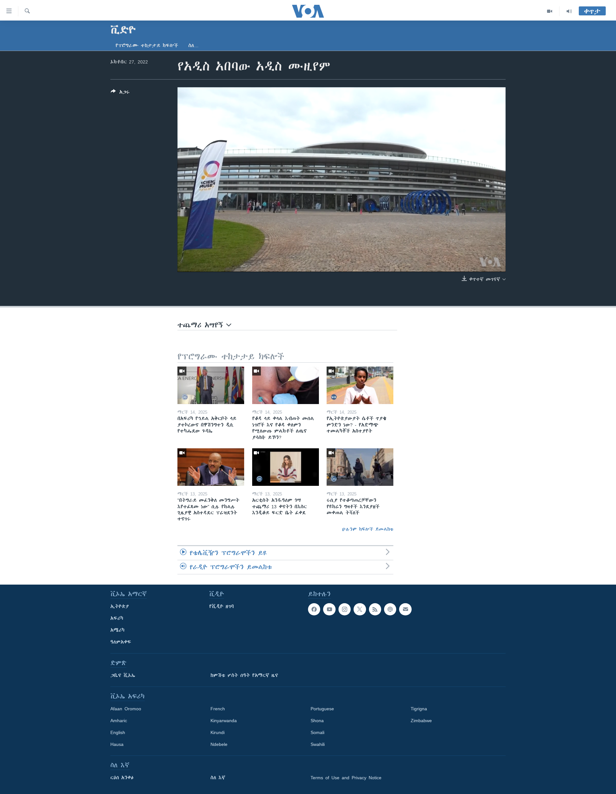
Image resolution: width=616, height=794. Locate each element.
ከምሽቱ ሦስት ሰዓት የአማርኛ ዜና (244, 675)
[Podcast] (390, 609)
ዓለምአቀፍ (120, 642)
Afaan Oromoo (125, 709)
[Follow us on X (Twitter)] (360, 609)
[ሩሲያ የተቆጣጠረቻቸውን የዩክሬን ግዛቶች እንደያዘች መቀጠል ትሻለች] (360, 467)
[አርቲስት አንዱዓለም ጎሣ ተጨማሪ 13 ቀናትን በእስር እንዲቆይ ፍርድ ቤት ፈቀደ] (285, 467)
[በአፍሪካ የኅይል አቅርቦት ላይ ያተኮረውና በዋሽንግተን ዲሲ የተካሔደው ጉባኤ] (210, 385)
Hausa (117, 744)
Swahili (318, 744)
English (117, 732)
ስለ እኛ (217, 778)
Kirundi (217, 732)
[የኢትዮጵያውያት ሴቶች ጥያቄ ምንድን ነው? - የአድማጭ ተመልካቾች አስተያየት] (360, 385)
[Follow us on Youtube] (329, 609)
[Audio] (569, 11)
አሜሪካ (117, 630)
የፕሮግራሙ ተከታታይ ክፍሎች (147, 45)
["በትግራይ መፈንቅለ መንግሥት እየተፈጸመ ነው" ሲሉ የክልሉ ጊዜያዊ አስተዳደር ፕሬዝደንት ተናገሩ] (210, 467)
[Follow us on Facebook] (314, 609)
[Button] (120, 93)
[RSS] (375, 609)
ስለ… (193, 45)
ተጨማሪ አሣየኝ (201, 325)
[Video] (550, 11)
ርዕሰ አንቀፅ (121, 778)
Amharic (118, 720)
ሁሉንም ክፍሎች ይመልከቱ (367, 529)
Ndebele (218, 744)
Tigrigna (419, 709)
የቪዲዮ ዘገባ (221, 606)
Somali (317, 732)
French (217, 709)
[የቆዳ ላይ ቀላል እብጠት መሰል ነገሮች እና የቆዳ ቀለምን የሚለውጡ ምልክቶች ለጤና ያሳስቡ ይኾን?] (285, 385)
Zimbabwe (421, 720)
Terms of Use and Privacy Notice (346, 778)
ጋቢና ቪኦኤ (122, 675)
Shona (317, 720)
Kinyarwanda (223, 720)
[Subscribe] (405, 609)
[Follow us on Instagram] (344, 609)
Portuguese (322, 709)
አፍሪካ (116, 618)
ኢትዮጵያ (119, 606)
